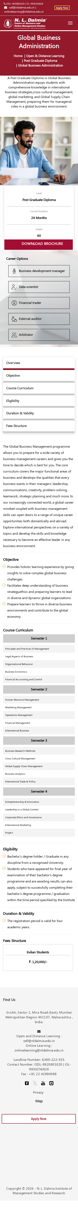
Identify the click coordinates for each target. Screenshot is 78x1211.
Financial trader (30, 302)
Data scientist (28, 286)
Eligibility (12, 400)
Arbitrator (26, 334)
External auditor (30, 318)
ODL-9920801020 (15, 3)
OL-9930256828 (34, 3)
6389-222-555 (53, 1059)
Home (18, 55)
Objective (13, 375)
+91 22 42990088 (43, 1074)
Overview (13, 362)
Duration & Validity (20, 413)
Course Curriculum (19, 388)
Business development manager (42, 270)
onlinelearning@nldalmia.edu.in (24, 11)
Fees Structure (16, 425)
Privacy (38, 1092)
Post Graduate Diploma (40, 60)
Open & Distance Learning (45, 55)
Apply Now (62, 7)
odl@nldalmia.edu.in (22, 7)
